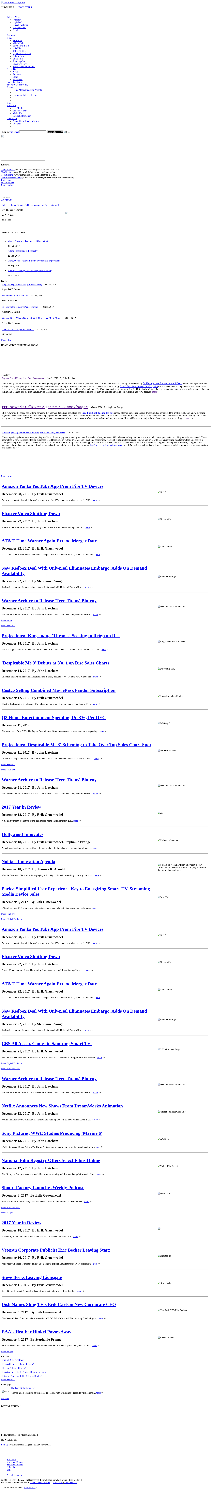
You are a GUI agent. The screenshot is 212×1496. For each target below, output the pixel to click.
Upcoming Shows (15, 1462)
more (154, 392)
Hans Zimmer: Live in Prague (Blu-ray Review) (24, 1372)
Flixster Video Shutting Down (31, 513)
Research (17, 19)
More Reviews (8, 1379)
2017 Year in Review (21, 807)
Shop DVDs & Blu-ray (17, 84)
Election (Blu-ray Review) (14, 1368)
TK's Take (17, 40)
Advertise (11, 105)
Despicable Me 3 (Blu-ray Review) (18, 1364)
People (16, 30)
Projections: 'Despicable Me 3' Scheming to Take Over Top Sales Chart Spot (76, 744)
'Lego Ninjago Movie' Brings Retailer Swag (22, 284)
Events (10, 87)
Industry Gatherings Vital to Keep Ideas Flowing (30, 270)
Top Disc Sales (8, 169)
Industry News (13, 17)
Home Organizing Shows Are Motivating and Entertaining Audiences (33, 432)
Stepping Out (19, 61)
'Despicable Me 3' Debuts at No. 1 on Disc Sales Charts (55, 662)
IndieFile (17, 48)
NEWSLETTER (24, 7)
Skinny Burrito (19, 56)
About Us (11, 1459)
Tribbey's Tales (19, 51)
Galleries (5, 1398)
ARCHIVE (6, 200)
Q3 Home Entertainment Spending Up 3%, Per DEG (54, 717)
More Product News (10, 1068)
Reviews (11, 35)
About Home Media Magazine (27, 121)
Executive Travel (20, 64)
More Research (8, 625)
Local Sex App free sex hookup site (139, 386)
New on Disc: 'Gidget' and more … (18, 329)
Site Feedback (70, 1482)
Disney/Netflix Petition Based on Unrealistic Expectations (34, 260)
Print (11, 132)
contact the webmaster (40, 1482)
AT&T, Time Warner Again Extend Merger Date (49, 540)
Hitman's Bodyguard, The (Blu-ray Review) (22, 1376)
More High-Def (8, 769)
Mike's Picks (18, 43)
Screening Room (14, 82)
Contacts (17, 123)
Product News (19, 27)
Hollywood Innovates (22, 834)
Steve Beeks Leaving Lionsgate (32, 1277)
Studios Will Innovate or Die (15, 295)
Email (16, 132)
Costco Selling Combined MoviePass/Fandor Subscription (59, 690)
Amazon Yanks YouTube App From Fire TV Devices (52, 486)
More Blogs (6, 340)
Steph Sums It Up (21, 45)
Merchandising (8, 185)
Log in (5, 132)
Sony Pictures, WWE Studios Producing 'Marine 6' (52, 1133)
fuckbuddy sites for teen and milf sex (162, 383)
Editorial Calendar (21, 110)
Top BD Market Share (11, 177)
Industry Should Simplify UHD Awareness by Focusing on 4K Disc (33, 205)
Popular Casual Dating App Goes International (23, 378)
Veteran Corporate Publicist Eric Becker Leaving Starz (56, 1250)
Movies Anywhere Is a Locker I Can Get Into (28, 241)
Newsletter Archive (16, 1475)
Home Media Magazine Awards (27, 90)
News (15, 71)
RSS (9, 103)
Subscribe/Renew (15, 1464)
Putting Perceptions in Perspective (23, 251)
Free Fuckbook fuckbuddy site (98, 412)
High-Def (17, 22)
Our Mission (18, 108)
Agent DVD (12, 69)
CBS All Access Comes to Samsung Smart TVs (47, 1043)
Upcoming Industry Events (25, 95)
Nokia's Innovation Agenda (28, 861)
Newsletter (17, 79)
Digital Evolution (20, 25)
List (8, 1470)
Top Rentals (6, 172)
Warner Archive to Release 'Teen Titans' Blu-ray (49, 600)
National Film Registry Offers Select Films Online (51, 1160)
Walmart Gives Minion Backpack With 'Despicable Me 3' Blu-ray (32, 318)
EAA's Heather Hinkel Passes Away (36, 1331)
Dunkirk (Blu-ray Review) (14, 1360)
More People (7, 1212)
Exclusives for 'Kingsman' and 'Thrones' (20, 307)
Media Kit (17, 113)
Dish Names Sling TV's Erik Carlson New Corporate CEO (59, 1304)
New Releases (7, 182)
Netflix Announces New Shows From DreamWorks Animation (62, 1105)
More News (6, 476)
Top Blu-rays (7, 175)
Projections (6, 180)
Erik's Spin (18, 58)
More (98, 1393)
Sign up (4, 1444)
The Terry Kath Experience (23, 1388)
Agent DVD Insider (22, 53)
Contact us (58, 1482)
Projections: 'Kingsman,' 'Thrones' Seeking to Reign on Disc (61, 635)
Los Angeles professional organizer (106, 445)
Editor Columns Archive (24, 66)
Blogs (9, 38)
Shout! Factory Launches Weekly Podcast (43, 1187)
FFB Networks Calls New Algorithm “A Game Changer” (45, 407)
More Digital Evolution (11, 919)
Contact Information (22, 116)
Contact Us (12, 118)
